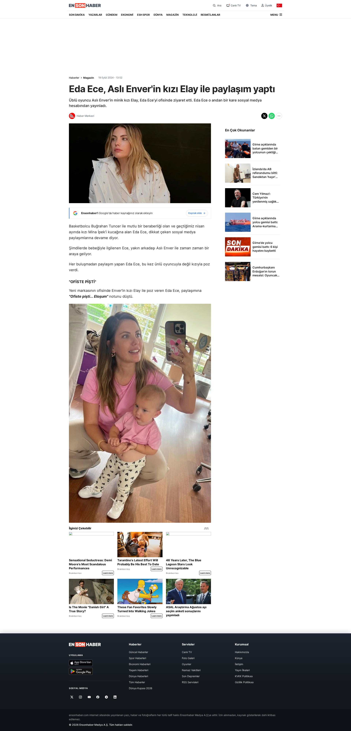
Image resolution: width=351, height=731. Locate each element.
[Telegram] (106, 697)
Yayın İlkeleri (242, 670)
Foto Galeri (188, 658)
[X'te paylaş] (264, 116)
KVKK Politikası (244, 676)
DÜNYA (158, 14)
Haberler (74, 77)
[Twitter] (72, 697)
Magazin (88, 77)
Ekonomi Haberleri (139, 664)
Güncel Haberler (138, 652)
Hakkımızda (242, 652)
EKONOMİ (127, 14)
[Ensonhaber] (85, 5)
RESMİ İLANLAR (210, 14)
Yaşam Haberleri (138, 670)
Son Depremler (191, 676)
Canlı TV (187, 652)
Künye (238, 658)
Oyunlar (186, 664)
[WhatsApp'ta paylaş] (272, 116)
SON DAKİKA (77, 14)
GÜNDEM (111, 14)
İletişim (239, 664)
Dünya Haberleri (138, 676)
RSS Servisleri (190, 682)
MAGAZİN (172, 14)
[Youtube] (89, 697)
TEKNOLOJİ (189, 14)
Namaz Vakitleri (191, 670)
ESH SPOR (143, 14)
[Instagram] (81, 697)
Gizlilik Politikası (244, 682)
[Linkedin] (115, 697)
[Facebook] (98, 697)
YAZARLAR (95, 14)
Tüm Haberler (137, 682)
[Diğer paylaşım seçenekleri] (279, 116)
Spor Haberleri (137, 658)
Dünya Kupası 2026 (140, 688)
